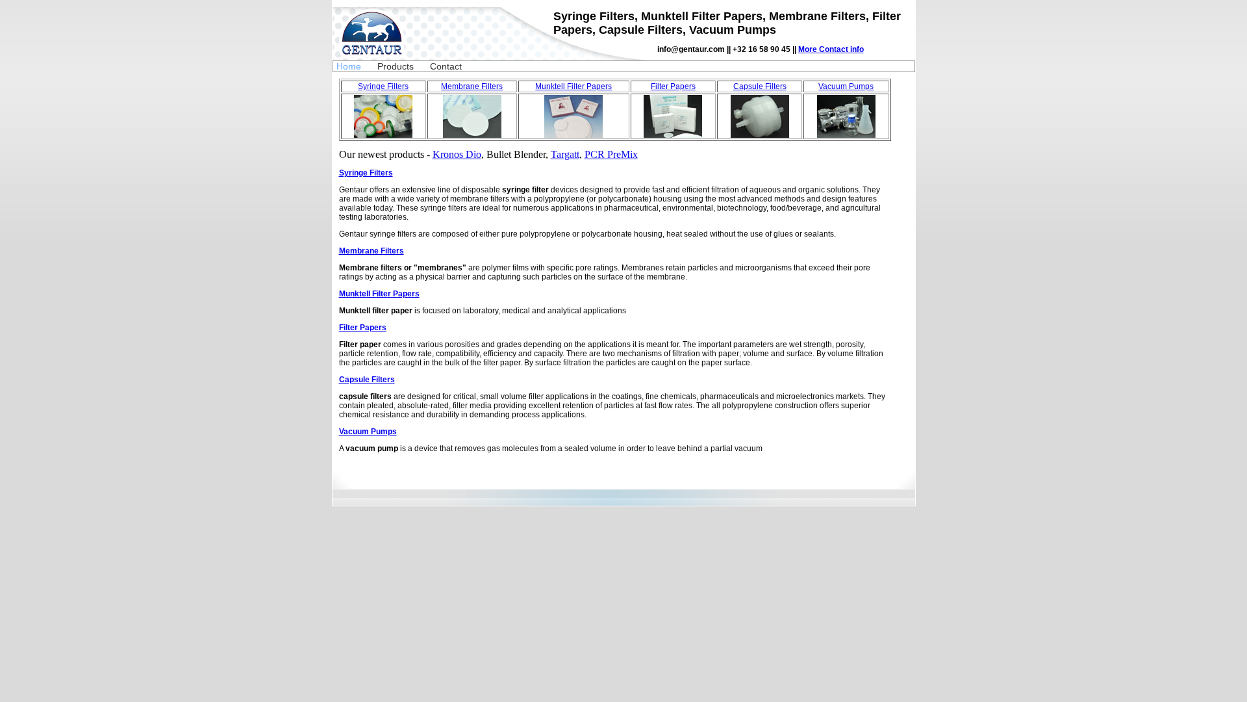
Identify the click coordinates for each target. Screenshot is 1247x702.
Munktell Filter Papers (573, 86)
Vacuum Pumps (846, 86)
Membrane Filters (472, 86)
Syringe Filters (383, 86)
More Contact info (831, 49)
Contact (446, 66)
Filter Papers (673, 86)
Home (348, 66)
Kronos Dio (457, 154)
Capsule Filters (760, 86)
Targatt (565, 154)
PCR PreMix (611, 154)
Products (395, 66)
